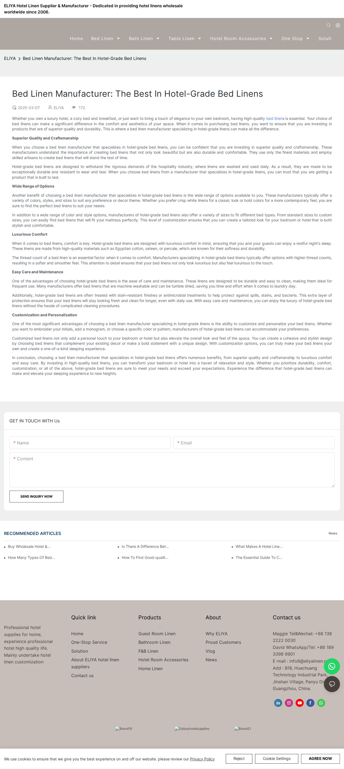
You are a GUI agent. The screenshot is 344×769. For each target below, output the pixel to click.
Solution (79, 651)
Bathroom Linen (154, 642)
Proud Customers (223, 642)
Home (77, 633)
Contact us (82, 675)
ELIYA (10, 58)
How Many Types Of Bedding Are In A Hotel (31, 557)
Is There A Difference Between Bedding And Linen (145, 546)
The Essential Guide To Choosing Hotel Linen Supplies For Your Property (259, 557)
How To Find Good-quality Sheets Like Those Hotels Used (145, 557)
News (333, 533)
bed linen (274, 118)
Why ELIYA (217, 633)
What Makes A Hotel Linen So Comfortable (259, 546)
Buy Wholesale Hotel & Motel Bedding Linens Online (29, 546)
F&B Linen (148, 651)
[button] (336, 38)
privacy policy (202, 759)
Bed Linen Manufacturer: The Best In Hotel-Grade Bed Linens (84, 58)
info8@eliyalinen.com (311, 661)
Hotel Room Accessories (163, 659)
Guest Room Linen (156, 633)
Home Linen (150, 668)
